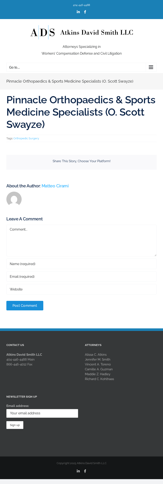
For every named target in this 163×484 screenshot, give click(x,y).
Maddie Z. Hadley (97, 374)
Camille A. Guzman (99, 369)
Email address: (17, 406)
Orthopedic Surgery (26, 138)
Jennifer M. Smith (97, 359)
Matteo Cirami (55, 185)
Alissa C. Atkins (96, 355)
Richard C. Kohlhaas (99, 379)
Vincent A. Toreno (98, 364)
